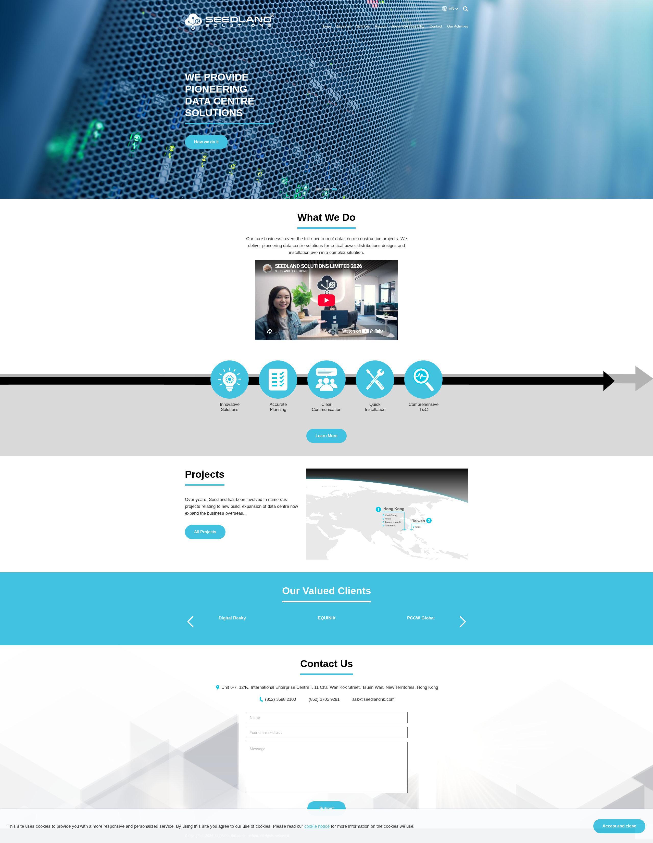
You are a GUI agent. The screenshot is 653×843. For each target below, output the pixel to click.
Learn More (326, 436)
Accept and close (619, 826)
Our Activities (457, 26)
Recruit (380, 26)
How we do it (206, 142)
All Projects (205, 532)
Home (326, 26)
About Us (343, 26)
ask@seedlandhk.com (373, 699)
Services (363, 26)
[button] (318, 189)
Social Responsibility (408, 26)
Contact (436, 26)
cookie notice (317, 826)
